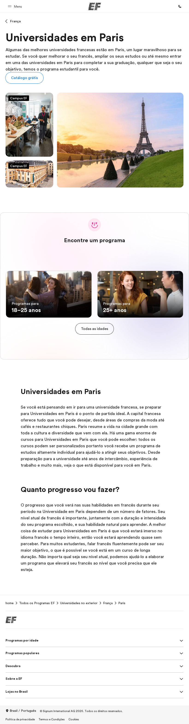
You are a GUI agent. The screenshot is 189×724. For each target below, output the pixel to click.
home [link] (10, 603)
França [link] (108, 603)
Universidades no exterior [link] (78, 603)
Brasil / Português (23, 710)
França (15, 21)
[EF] (94, 6)
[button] (15, 6)
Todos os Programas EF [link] (37, 603)
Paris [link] (121, 603)
